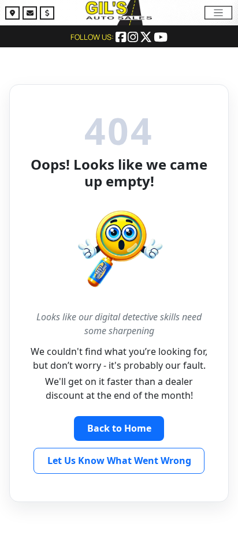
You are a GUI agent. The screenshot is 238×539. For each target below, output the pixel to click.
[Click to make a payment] (47, 14)
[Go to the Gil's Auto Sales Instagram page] (134, 38)
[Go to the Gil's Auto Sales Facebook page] (122, 38)
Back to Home (119, 428)
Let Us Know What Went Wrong (119, 460)
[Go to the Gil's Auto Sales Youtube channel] (161, 38)
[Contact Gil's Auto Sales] (31, 14)
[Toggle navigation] (218, 12)
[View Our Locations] (14, 14)
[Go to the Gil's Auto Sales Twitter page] (147, 38)
